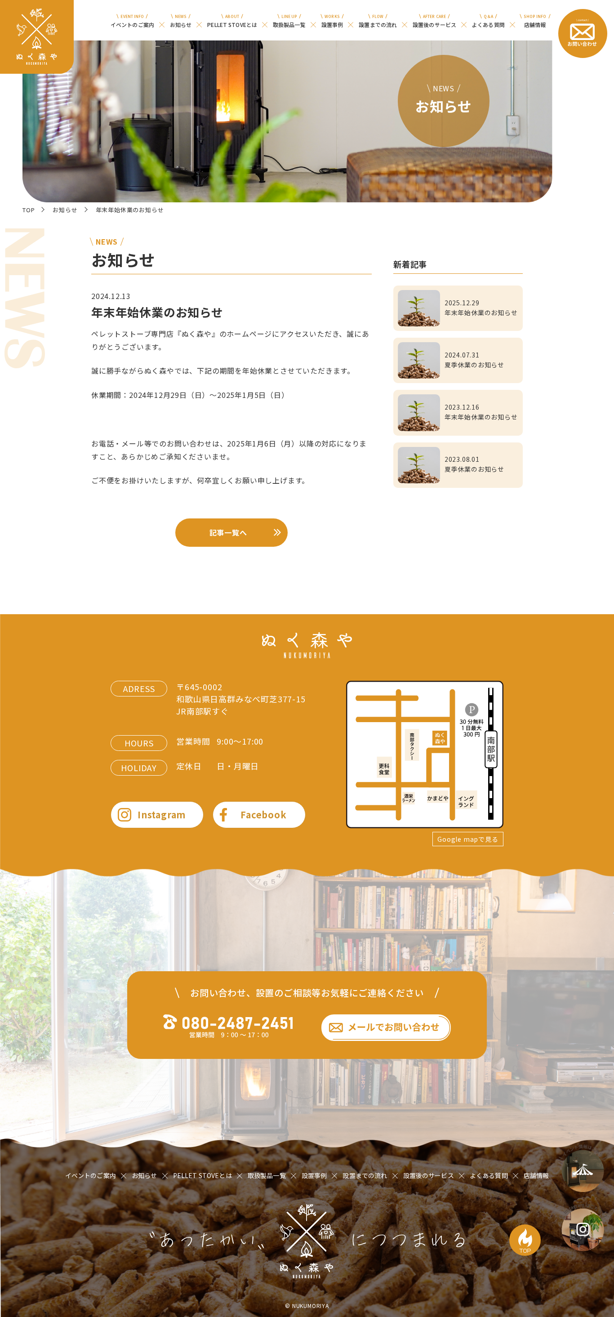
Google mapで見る (467, 839)
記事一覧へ (228, 532)
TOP (28, 209)
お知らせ (65, 209)
